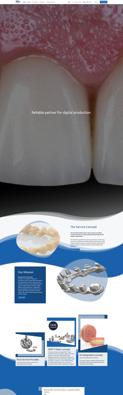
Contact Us (103, 2)
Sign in (96, 2)
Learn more (22, 297)
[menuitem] (24, 2)
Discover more (75, 250)
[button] (69, 2)
